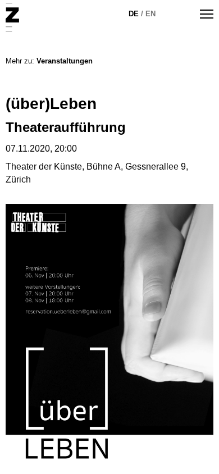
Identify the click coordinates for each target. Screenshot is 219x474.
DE (134, 14)
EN (150, 14)
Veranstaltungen (64, 61)
